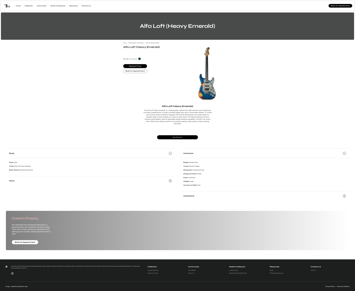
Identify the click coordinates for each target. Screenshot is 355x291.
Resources (73, 6)
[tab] (177, 137)
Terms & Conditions (343, 286)
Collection (29, 6)
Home (18, 6)
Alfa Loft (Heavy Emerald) (152, 43)
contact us (86, 6)
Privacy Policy (330, 286)
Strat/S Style (140, 43)
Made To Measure (57, 6)
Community (41, 6)
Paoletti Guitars (132, 43)
